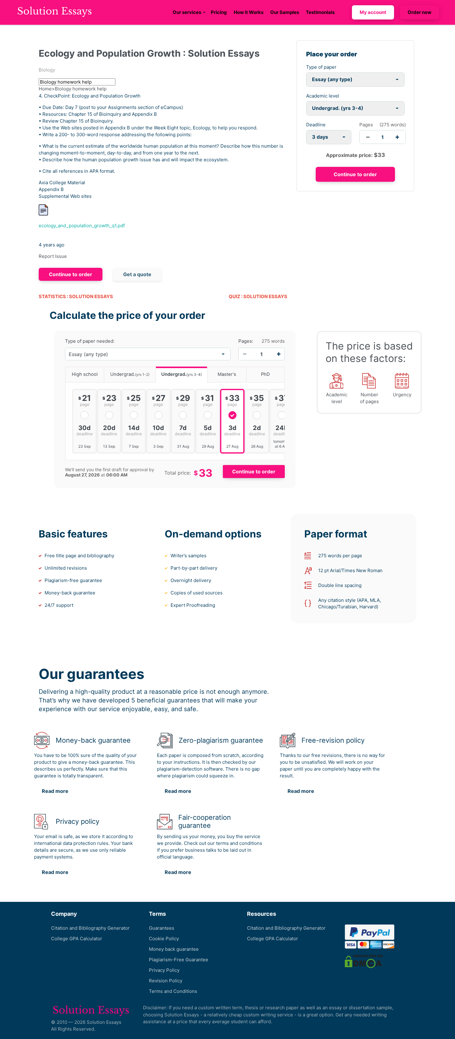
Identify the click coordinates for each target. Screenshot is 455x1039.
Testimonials (320, 12)
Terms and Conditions (173, 991)
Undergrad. (130, 374)
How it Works (248, 12)
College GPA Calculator (76, 938)
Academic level (322, 96)
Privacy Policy (164, 970)
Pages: (245, 341)
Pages (366, 125)
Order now (419, 12)
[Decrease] (244, 354)
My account (373, 12)
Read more (55, 791)
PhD (265, 374)
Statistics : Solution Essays (76, 296)
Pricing (219, 12)
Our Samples (284, 12)
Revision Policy (165, 981)
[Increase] (278, 354)
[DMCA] (364, 961)
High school (85, 374)
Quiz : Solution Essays (258, 296)
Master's (227, 374)
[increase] (397, 137)
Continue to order (70, 274)
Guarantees (161, 928)
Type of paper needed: (90, 341)
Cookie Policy (164, 938)
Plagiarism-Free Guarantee (178, 960)
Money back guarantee (174, 949)
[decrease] (368, 137)
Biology (47, 70)
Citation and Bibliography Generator (90, 928)
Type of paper (321, 67)
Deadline (316, 125)
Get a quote (137, 274)
